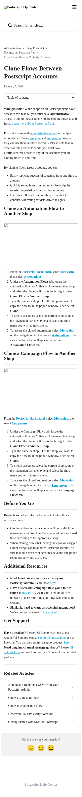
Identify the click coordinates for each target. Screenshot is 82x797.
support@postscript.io (52, 637)
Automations (32, 276)
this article (28, 592)
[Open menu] (74, 7)
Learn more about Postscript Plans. (33, 123)
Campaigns (19, 423)
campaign (34, 138)
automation (54, 138)
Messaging (67, 271)
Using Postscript (35, 48)
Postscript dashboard (36, 271)
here (52, 583)
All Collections (12, 48)
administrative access (43, 133)
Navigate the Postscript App (19, 52)
